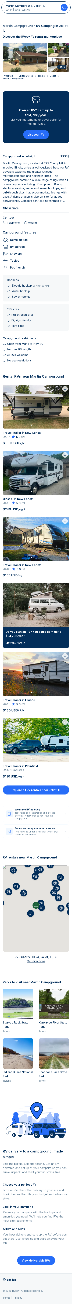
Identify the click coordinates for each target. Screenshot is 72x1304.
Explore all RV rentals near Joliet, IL (36, 790)
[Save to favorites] (65, 389)
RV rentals (8, 76)
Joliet (53, 76)
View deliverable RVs (36, 1260)
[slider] (15, 437)
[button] (40, 903)
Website (33, 222)
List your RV (36, 134)
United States (26, 76)
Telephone (13, 222)
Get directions (36, 961)
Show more (11, 208)
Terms (6, 1297)
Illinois (41, 76)
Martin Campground (13, 78)
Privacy (18, 1297)
